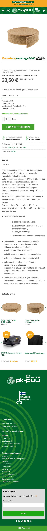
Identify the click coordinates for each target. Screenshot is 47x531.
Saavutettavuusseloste (11, 482)
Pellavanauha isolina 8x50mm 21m (8, 321)
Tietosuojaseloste (8, 476)
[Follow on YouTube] (30, 521)
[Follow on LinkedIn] (28, 521)
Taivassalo (6, 438)
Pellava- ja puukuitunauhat (17, 147)
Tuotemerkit (6, 466)
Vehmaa (5, 436)
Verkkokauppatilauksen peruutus (14, 459)
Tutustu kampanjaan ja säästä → (24, 4)
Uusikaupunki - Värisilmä (11, 444)
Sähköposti (7, 501)
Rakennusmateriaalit (19, 70)
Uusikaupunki (7, 441)
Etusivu (5, 70)
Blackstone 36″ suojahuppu (34, 353)
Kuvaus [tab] (5, 160)
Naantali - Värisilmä (9, 446)
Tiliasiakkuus (7, 464)
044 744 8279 (11, 424)
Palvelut (5, 461)
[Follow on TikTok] (22, 521)
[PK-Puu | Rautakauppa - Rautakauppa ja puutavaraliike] (26, 10)
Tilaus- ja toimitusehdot (11, 474)
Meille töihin (6, 469)
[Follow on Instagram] (19, 521)
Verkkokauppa (7, 456)
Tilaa (23, 513)
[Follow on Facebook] (16, 521)
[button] (3, 10)
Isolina (13, 151)
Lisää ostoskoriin (18, 127)
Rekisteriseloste (8, 479)
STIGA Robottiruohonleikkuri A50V (11, 354)
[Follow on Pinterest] (25, 521)
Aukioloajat (6, 471)
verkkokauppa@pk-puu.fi (11, 426)
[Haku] (8, 10)
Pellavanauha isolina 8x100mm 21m (32, 321)
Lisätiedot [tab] (6, 165)
